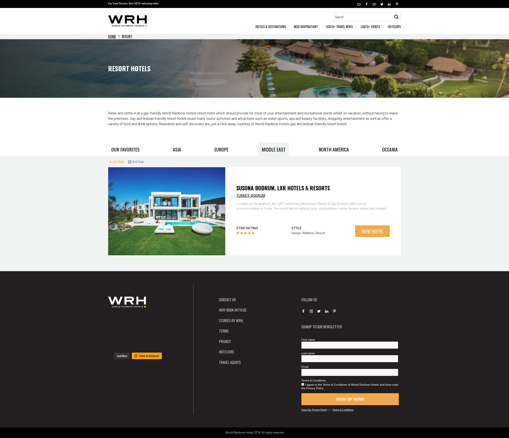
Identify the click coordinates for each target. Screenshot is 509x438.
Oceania (390, 149)
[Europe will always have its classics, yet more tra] (158, 344)
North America (334, 149)
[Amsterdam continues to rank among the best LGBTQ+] (158, 319)
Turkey (242, 195)
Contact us (227, 299)
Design (296, 233)
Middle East (274, 149)
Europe (221, 149)
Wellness (308, 233)
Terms (224, 330)
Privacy (225, 341)
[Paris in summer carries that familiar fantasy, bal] (117, 344)
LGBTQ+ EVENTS (370, 26)
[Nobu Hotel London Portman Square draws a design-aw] (158, 331)
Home (112, 36)
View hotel (372, 231)
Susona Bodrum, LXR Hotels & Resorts (283, 188)
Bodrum (258, 195)
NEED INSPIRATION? (306, 26)
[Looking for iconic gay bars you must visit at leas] (138, 331)
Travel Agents (230, 362)
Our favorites (125, 149)
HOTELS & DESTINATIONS (270, 26)
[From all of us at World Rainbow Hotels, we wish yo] (138, 344)
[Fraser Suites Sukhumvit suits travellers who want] (117, 319)
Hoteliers (226, 351)
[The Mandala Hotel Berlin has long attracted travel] (138, 319)
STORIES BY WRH (231, 320)
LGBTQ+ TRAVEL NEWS (339, 26)
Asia (177, 149)
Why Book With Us (232, 310)
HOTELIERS (394, 26)
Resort (320, 233)
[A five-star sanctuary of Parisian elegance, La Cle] (117, 331)
